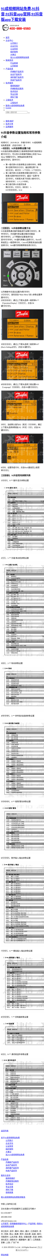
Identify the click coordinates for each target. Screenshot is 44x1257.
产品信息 (9, 69)
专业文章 (14, 94)
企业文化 (14, 46)
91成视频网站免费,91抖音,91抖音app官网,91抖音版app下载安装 (22, 14)
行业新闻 (14, 63)
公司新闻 (14, 66)
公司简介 (14, 43)
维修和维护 (15, 86)
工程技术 (9, 100)
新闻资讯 (9, 60)
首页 (7, 38)
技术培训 (14, 91)
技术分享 (9, 124)
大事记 (13, 55)
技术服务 (9, 83)
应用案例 (9, 127)
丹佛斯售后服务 (16, 89)
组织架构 (14, 52)
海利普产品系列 (16, 77)
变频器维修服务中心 (18, 1224)
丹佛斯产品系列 (16, 72)
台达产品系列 (16, 74)
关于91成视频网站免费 (10, 1138)
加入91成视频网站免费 (19, 57)
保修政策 (9, 1192)
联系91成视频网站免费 (15, 106)
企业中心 (9, 40)
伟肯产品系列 (16, 80)
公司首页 (5, 1224)
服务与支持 (5, 1175)
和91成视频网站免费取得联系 (13, 1197)
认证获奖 (14, 49)
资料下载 (14, 97)
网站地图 (4, 1255)
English (8, 108)
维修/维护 (10, 121)
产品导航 (32, 1224)
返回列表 (4, 1131)
